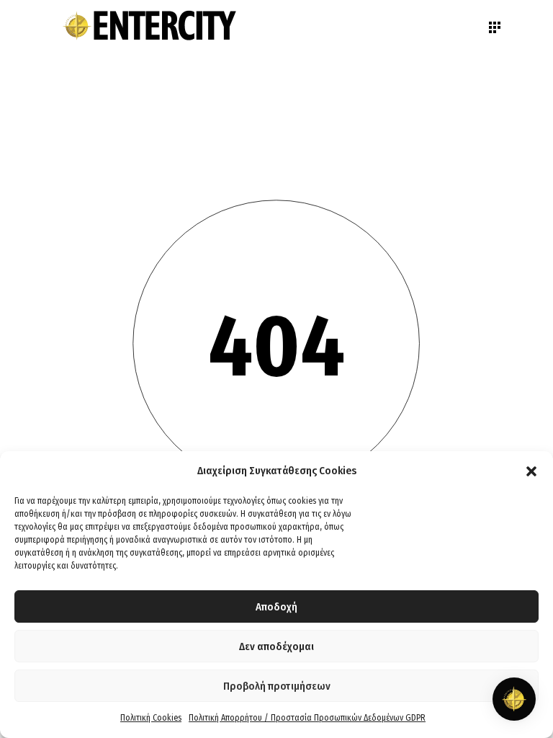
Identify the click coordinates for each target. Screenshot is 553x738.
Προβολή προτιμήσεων (277, 686)
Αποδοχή (276, 606)
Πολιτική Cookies (150, 718)
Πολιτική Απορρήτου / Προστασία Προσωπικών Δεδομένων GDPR (307, 718)
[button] (531, 471)
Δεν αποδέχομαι (276, 646)
